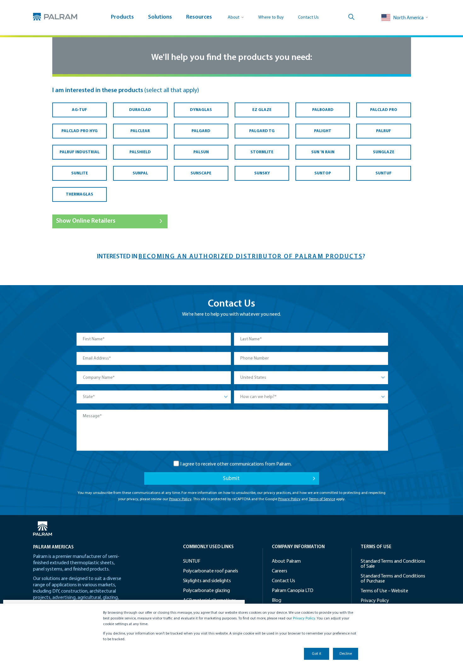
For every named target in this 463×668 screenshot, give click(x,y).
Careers (279, 571)
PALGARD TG (262, 131)
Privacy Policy (304, 618)
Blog (276, 600)
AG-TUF (79, 110)
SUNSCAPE (201, 173)
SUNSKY (262, 173)
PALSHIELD (140, 152)
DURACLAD (140, 110)
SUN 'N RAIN (322, 152)
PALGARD (200, 131)
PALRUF (383, 131)
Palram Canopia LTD (292, 590)
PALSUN (201, 152)
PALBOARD (323, 110)
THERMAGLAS (79, 194)
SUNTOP (322, 173)
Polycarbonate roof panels (210, 571)
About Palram (286, 561)
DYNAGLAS (201, 110)
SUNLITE (79, 173)
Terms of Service (322, 499)
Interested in (118, 257)
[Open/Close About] (236, 17)
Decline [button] (346, 654)
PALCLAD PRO (383, 110)
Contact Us (308, 17)
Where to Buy (271, 17)
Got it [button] (316, 654)
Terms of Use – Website (384, 591)
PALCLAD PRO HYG (79, 131)
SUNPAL (140, 173)
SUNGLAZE (383, 152)
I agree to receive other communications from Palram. (236, 464)
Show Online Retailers (85, 221)
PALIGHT (322, 131)
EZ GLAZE (262, 110)
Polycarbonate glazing (206, 590)
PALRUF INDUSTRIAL (80, 152)
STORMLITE (261, 152)
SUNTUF (383, 173)
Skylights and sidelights (207, 580)
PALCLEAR (140, 131)
